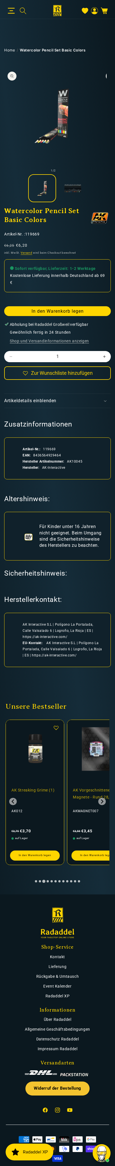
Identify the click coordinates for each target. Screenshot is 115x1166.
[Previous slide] (13, 801)
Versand (26, 252)
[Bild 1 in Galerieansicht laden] (42, 188)
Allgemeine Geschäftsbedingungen (57, 1029)
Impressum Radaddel (58, 1049)
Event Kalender (57, 986)
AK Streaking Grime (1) (32, 790)
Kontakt (57, 957)
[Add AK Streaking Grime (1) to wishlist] (56, 728)
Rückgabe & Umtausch (57, 976)
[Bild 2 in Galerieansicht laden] (73, 188)
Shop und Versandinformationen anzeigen (49, 341)
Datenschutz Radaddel (57, 1039)
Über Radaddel (57, 1019)
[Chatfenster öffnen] (102, 1153)
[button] (11, 11)
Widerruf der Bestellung (57, 1088)
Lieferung (57, 966)
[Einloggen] (94, 10)
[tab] (36, 881)
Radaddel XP (57, 996)
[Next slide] (102, 801)
